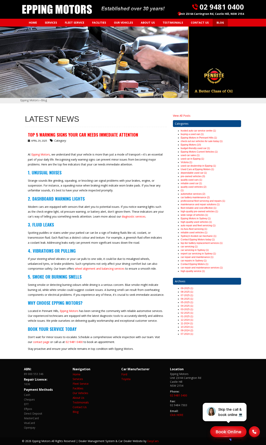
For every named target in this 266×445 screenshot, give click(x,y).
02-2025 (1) (187, 313)
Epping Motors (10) (191, 144)
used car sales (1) (190, 155)
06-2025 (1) (187, 299)
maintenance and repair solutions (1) (200, 204)
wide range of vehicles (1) (194, 215)
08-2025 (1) (187, 291)
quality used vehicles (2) (193, 187)
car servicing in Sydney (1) (195, 250)
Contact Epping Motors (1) (194, 264)
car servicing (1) (189, 246)
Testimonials (173, 22)
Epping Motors (29, 100)
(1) (182, 190)
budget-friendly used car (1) (195, 148)
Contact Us (200, 22)
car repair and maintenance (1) (197, 257)
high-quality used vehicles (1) (196, 222)
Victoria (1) (186, 162)
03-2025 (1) (187, 309)
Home (33, 22)
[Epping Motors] (57, 9)
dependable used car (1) (194, 172)
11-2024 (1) (187, 323)
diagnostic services (133, 216)
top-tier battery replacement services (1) (202, 243)
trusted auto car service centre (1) (198, 130)
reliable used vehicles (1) (194, 232)
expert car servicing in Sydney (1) (198, 253)
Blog (220, 22)
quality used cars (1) (191, 180)
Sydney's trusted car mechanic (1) (198, 236)
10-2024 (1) (187, 327)
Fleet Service (74, 22)
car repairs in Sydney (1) (194, 260)
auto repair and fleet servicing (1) (198, 225)
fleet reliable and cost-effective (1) (198, 208)
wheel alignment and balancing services (99, 268)
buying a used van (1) (192, 134)
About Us (148, 22)
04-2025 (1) (187, 306)
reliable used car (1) (191, 183)
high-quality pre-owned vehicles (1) (199, 211)
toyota (125, 379)
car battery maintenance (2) (195, 197)
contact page (41, 342)
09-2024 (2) (187, 330)
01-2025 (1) (187, 316)
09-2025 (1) (187, 288)
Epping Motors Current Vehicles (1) (199, 151)
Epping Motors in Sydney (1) (196, 218)
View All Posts (181, 115)
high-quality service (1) (193, 271)
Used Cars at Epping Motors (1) (197, 169)
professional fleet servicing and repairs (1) (203, 201)
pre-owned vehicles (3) (193, 176)
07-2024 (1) (187, 334)
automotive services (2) (193, 194)
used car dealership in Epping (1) (198, 165)
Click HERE (176, 415)
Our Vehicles (123, 22)
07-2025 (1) (187, 295)
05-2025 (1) (187, 302)
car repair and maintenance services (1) (202, 267)
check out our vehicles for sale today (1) (202, 141)
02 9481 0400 (222, 7)
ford (124, 374)
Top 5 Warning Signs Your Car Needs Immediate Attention (83, 134)
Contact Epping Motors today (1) (198, 239)
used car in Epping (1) (192, 158)
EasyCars (153, 441)
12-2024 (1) (187, 320)
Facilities (99, 22)
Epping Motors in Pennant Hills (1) (199, 137)
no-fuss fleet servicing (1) (194, 229)
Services (51, 22)
